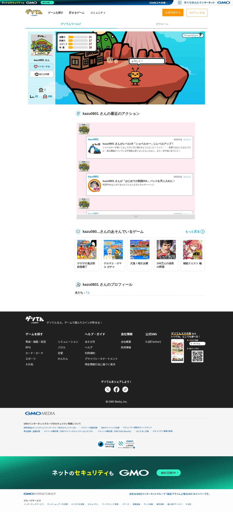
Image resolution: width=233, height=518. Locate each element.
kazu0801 (93, 139)
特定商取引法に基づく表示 (100, 364)
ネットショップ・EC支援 (57, 504)
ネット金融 (148, 504)
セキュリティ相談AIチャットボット (137, 427)
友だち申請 (44, 74)
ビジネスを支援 (77, 504)
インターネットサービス (34, 504)
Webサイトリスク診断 (110, 427)
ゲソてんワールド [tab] (71, 23)
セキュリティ (93, 504)
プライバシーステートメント (101, 358)
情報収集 (136, 504)
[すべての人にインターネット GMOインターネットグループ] (207, 2)
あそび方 (90, 341)
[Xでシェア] (108, 389)
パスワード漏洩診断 (89, 427)
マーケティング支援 (110, 504)
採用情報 (126, 347)
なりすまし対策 (142, 431)
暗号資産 (160, 504)
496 (50, 96)
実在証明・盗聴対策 (32, 431)
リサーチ (125, 504)
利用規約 (90, 353)
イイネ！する (44, 66)
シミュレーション (68, 341)
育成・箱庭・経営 (35, 341)
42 (36, 96)
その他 (29, 364)
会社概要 (126, 341)
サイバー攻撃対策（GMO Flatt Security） (115, 431)
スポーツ (30, 358)
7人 (88, 292)
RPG (28, 347)
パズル (62, 347)
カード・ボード (34, 353)
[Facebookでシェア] (116, 389)
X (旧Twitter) (153, 341)
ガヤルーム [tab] (162, 23)
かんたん (63, 358)
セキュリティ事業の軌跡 (163, 431)
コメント (187, 139)
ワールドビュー (191, 35)
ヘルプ (88, 347)
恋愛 (60, 353)
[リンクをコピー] (125, 389)
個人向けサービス (174, 504)
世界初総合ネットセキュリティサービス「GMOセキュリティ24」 (50, 427)
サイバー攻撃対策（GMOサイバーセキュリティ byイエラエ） (69, 431)
